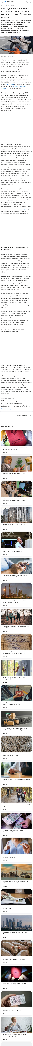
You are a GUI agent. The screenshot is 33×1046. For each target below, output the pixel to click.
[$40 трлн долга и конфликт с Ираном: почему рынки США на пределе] (16, 544)
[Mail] (5, 2)
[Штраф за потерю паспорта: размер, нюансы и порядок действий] (16, 697)
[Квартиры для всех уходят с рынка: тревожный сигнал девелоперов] (16, 519)
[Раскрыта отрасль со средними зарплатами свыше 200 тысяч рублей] (16, 748)
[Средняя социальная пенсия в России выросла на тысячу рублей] (16, 570)
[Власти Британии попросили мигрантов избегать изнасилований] (16, 876)
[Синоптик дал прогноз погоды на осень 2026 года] (16, 799)
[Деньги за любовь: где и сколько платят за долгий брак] (16, 621)
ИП (8, 84)
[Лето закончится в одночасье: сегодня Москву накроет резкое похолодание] (16, 927)
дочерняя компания (19, 86)
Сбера (4, 88)
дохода (23, 209)
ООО (12, 84)
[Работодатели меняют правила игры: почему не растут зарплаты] (16, 1029)
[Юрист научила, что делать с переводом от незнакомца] (16, 774)
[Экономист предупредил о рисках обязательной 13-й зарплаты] (16, 825)
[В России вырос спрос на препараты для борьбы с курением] (16, 850)
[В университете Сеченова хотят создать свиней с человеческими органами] (16, 952)
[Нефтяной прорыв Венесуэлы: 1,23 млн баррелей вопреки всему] (16, 595)
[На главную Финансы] (10, 2)
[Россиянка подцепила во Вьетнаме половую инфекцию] (16, 672)
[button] (16, 45)
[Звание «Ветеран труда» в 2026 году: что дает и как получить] (16, 468)
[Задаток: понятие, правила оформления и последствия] (16, 901)
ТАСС (12, 5)
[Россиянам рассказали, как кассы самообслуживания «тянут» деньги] (16, 493)
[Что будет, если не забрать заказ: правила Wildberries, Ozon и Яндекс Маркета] (16, 723)
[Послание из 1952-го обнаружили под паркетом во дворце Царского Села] (16, 646)
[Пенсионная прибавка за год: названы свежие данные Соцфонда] (16, 978)
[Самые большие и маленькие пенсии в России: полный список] (16, 442)
